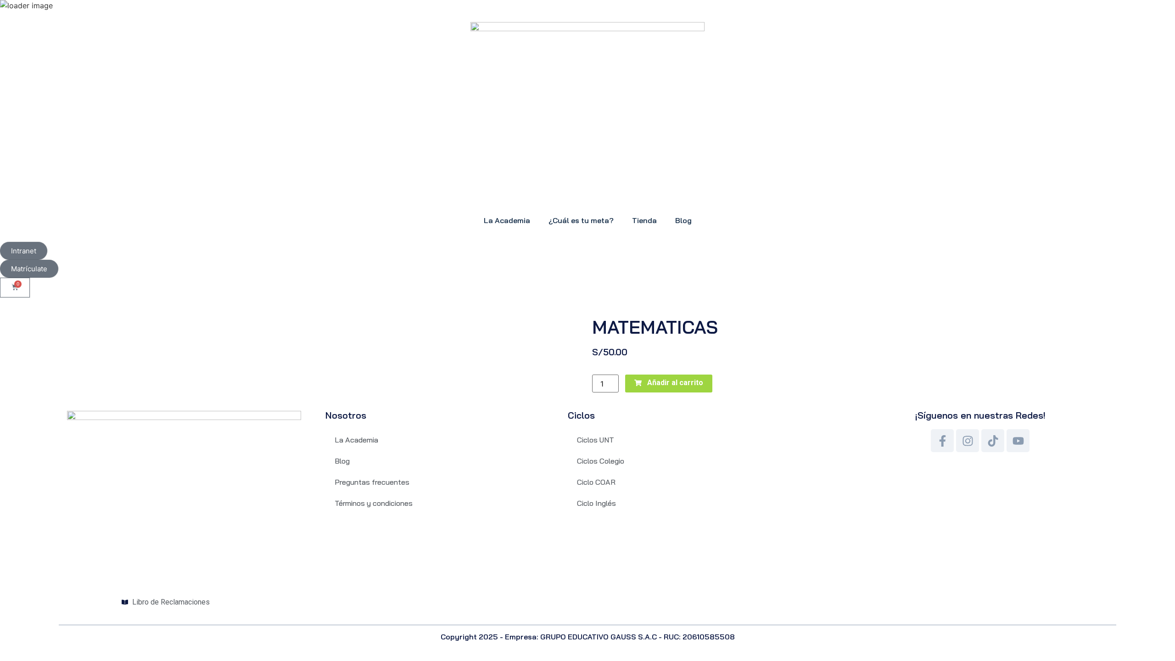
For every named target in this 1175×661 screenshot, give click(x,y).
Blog (683, 220)
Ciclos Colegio (600, 460)
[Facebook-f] (942, 440)
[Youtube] (1018, 440)
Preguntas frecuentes (372, 482)
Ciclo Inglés (596, 503)
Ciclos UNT (595, 439)
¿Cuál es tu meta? (581, 220)
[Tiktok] (992, 440)
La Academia (507, 220)
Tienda (644, 220)
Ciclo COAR (596, 482)
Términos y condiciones (374, 503)
